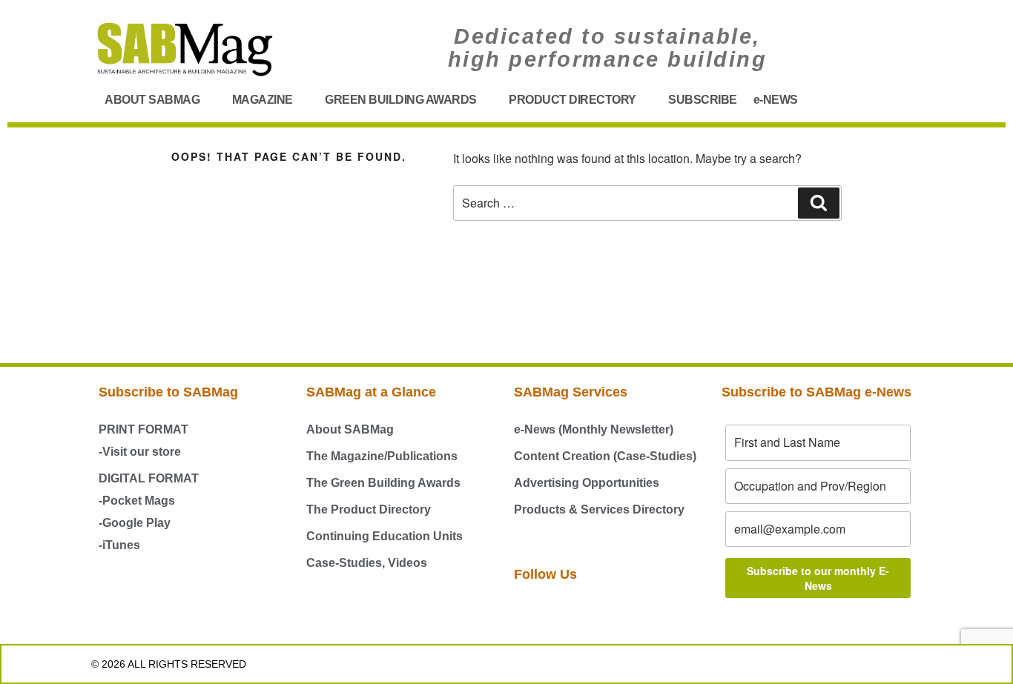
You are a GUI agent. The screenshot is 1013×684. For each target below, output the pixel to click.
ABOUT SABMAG (152, 99)
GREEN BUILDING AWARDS (401, 99)
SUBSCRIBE (702, 99)
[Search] (818, 203)
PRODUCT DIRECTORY (572, 99)
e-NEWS (775, 99)
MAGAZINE (262, 99)
